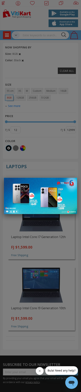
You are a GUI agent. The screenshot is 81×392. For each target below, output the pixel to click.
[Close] (71, 182)
